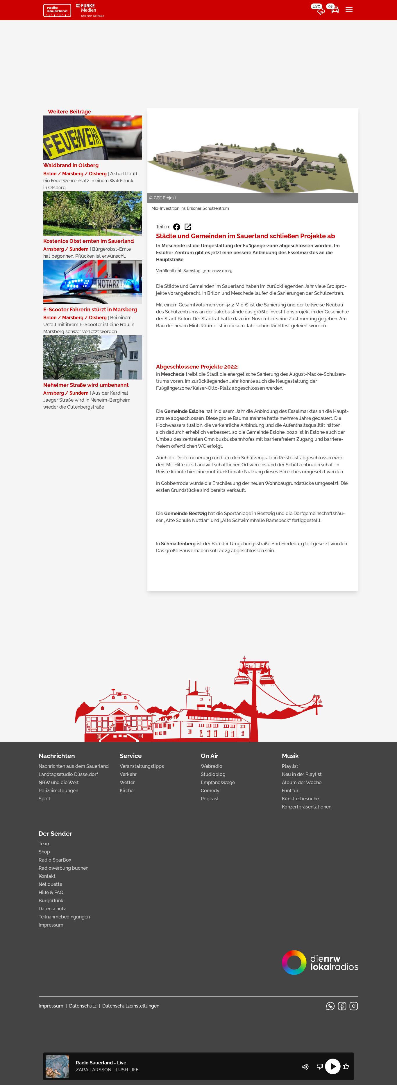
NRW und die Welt (59, 782)
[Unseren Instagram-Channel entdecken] (353, 1006)
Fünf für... (291, 790)
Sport (45, 798)
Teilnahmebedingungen (64, 917)
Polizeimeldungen (58, 790)
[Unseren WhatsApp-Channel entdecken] (330, 1006)
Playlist (290, 766)
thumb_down (319, 1066)
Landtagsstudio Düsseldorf (68, 774)
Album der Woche (301, 782)
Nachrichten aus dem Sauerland (74, 766)
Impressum (51, 925)
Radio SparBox (55, 860)
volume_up (305, 1067)
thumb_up (345, 1066)
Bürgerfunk (51, 900)
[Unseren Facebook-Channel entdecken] (342, 1006)
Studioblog (213, 774)
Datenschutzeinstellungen (130, 1006)
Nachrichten (57, 755)
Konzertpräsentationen (306, 807)
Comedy (210, 790)
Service (131, 755)
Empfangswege (218, 782)
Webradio (211, 766)
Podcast (210, 798)
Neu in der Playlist (302, 774)
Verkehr (128, 774)
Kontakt (47, 876)
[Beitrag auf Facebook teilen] (176, 226)
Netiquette (50, 884)
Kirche (126, 790)
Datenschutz (52, 908)
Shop (44, 852)
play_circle (332, 1066)
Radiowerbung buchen (63, 868)
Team (45, 843)
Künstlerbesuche (300, 798)
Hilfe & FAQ (51, 892)
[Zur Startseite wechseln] (57, 10)
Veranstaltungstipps (142, 766)
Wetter (127, 782)
